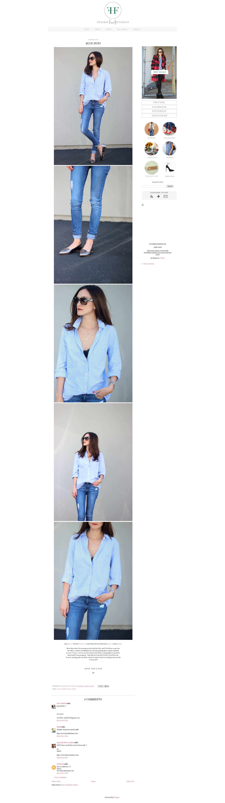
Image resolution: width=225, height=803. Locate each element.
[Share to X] (103, 686)
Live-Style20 (61, 703)
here (108, 644)
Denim (81, 644)
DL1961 (64, 689)
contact (136, 29)
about (97, 29)
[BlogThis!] (101, 686)
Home (93, 781)
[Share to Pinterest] (108, 686)
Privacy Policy (149, 264)
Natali (59, 727)
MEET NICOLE (160, 72)
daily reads (122, 29)
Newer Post (56, 781)
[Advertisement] (156, 224)
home (87, 29)
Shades (119, 644)
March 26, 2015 (62, 773)
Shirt (69, 644)
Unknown (60, 764)
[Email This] (99, 686)
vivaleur (162, 258)
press (108, 29)
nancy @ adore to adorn (65, 742)
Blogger (117, 797)
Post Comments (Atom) (69, 785)
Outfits (73, 689)
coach (59, 689)
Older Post (130, 781)
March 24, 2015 (62, 720)
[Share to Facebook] (106, 686)
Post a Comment (60, 777)
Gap (69, 689)
